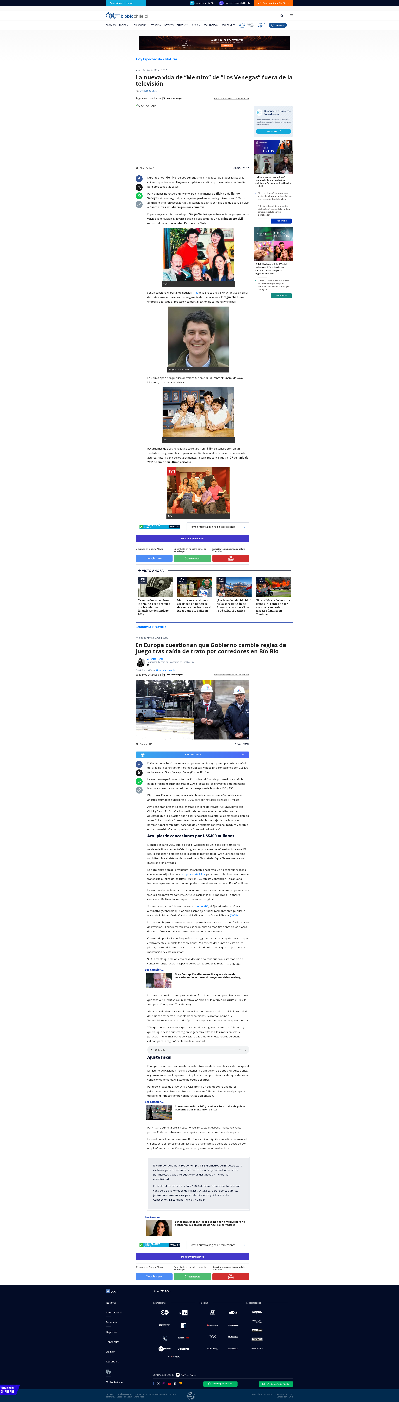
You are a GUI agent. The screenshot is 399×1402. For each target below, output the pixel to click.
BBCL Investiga (211, 25)
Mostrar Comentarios (192, 538)
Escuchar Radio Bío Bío (274, 3)
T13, (195, 292)
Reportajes (112, 1361)
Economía (156, 25)
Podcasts (110, 25)
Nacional (124, 25)
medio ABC (201, 906)
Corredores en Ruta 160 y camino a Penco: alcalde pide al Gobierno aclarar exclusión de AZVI (210, 1108)
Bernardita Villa (148, 91)
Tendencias (182, 25)
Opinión (196, 25)
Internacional (139, 25)
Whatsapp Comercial (222, 1383)
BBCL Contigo (229, 25)
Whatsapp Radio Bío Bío (277, 1384)
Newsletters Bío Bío (205, 3)
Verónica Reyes (155, 658)
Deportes (168, 25)
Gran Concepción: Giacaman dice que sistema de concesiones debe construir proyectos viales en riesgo (208, 976)
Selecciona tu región (121, 3)
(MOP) (234, 915)
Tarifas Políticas (114, 1382)
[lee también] (159, 980)
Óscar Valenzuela (165, 670)
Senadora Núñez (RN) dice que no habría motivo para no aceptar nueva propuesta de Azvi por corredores (210, 1223)
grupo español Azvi (194, 874)
